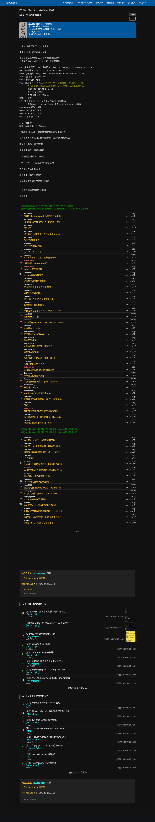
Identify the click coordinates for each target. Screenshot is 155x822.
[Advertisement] (77, 549)
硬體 (36, 573)
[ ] (33, 614)
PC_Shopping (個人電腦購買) (43, 10)
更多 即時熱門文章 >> (77, 772)
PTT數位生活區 (25, 10)
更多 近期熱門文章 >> (77, 688)
